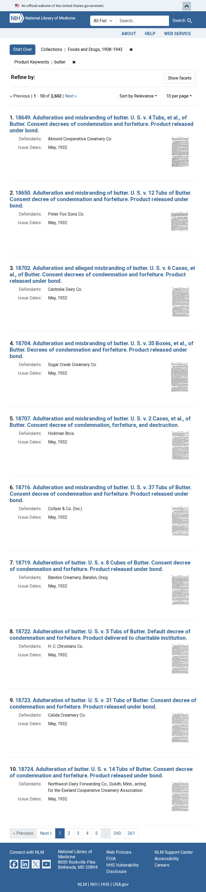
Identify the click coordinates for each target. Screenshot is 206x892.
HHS (105, 884)
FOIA (111, 858)
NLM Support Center (173, 852)
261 (131, 833)
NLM (82, 884)
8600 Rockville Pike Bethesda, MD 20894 (78, 865)
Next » (71, 96)
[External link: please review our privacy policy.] (14, 864)
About (129, 33)
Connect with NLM (27, 852)
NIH (93, 884)
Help (150, 33)
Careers (161, 865)
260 (117, 833)
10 (177, 96)
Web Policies (118, 852)
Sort (137, 96)
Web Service (177, 33)
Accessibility (166, 858)
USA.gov (121, 884)
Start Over (22, 49)
